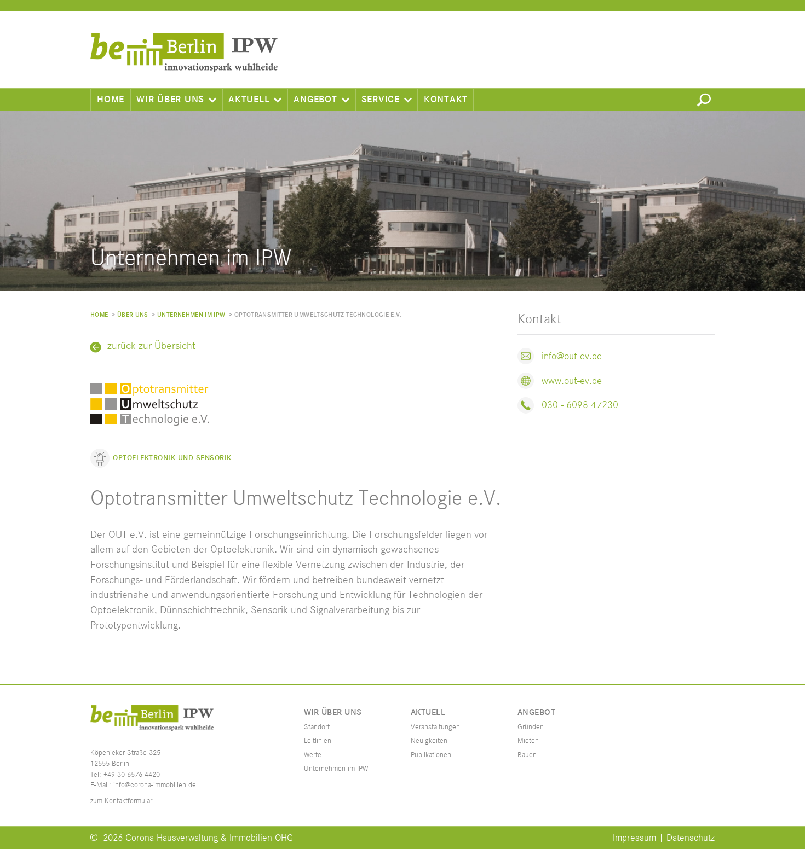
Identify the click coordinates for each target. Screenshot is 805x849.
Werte (312, 755)
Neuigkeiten (429, 741)
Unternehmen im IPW (191, 314)
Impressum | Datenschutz (664, 838)
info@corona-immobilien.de (154, 785)
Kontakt (446, 99)
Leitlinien (317, 741)
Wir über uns (170, 99)
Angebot (315, 99)
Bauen (527, 755)
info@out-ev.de (572, 356)
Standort (317, 727)
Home (110, 99)
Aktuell (248, 99)
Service (380, 99)
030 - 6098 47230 (580, 405)
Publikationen (431, 755)
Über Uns (132, 314)
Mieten (528, 741)
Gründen (531, 727)
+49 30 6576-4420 (132, 774)
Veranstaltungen (435, 727)
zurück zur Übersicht (151, 346)
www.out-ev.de (572, 381)
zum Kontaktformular (121, 801)
